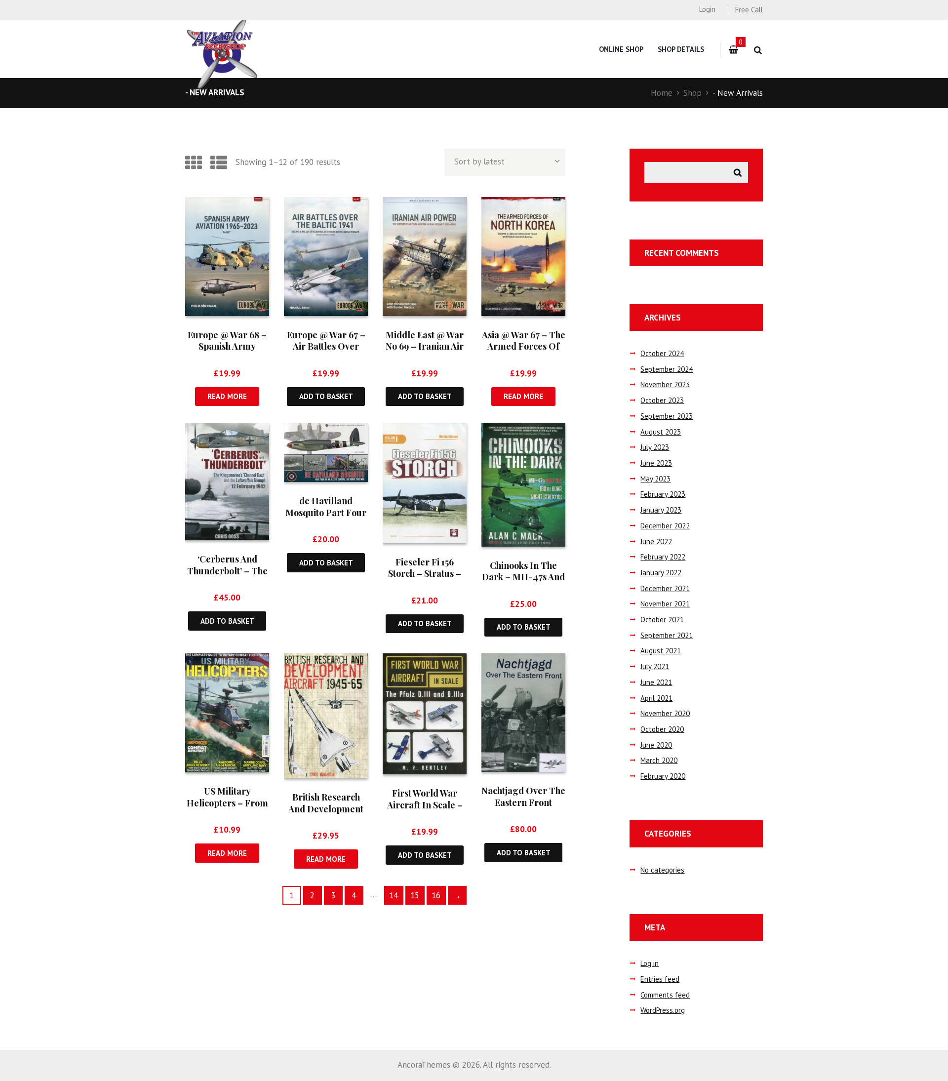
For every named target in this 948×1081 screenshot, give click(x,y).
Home (661, 92)
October (662, 353)
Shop (692, 92)
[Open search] (757, 50)
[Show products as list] (218, 162)
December (665, 525)
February (662, 494)
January (660, 510)
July (654, 447)
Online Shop (621, 49)
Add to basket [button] (326, 396)
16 (436, 895)
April (656, 698)
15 (414, 895)
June (656, 463)
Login (707, 9)
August (660, 432)
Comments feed (665, 995)
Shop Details (681, 49)
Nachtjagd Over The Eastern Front (523, 796)
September (666, 369)
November (665, 384)
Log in (649, 963)
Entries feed (659, 979)
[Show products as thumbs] (193, 162)
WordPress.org (662, 1010)
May (655, 478)
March (658, 760)
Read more (227, 396)
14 (393, 895)
